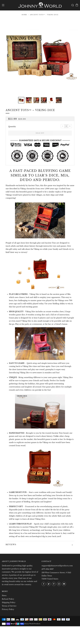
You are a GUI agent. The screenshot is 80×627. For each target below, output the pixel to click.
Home (24, 14)
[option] (40, 56)
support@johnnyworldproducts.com (57, 566)
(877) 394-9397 (48, 569)
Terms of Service (9, 606)
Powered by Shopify (9, 623)
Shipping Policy (8, 602)
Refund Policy (8, 599)
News (4, 595)
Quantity (12, 126)
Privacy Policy (8, 609)
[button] (21, 100)
